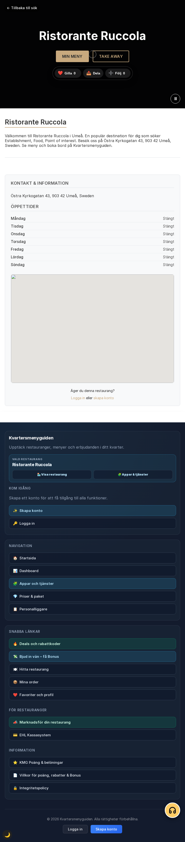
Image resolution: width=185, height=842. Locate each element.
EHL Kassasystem (32, 735)
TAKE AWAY (111, 56)
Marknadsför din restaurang (42, 722)
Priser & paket (28, 596)
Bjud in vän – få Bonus (36, 656)
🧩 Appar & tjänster (133, 474)
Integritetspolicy (31, 788)
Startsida (24, 558)
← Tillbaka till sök (22, 8)
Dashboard (26, 570)
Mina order (26, 682)
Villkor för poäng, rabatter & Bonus (47, 775)
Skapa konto (28, 510)
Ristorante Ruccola (32, 464)
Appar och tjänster (33, 583)
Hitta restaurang (31, 669)
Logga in (78, 398)
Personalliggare (30, 609)
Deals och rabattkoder (36, 643)
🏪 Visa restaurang (52, 474)
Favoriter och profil (33, 694)
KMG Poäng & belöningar (38, 762)
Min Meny (72, 56)
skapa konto (103, 398)
